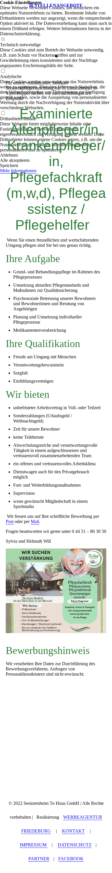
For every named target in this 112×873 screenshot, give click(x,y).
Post (9, 521)
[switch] (3, 39)
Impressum (34, 844)
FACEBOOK (71, 858)
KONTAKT (73, 830)
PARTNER (38, 858)
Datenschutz (75, 844)
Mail (35, 521)
